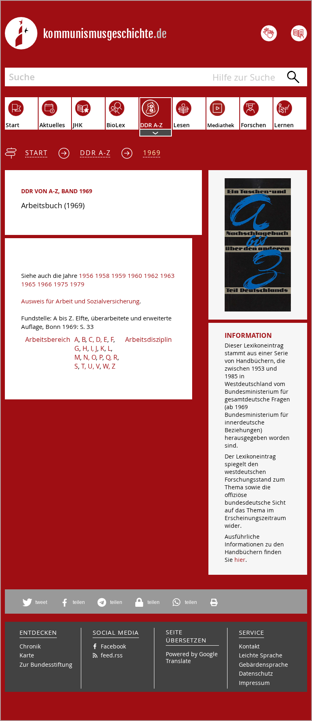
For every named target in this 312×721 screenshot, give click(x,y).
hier (239, 559)
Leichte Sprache (260, 655)
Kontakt (249, 646)
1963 (167, 275)
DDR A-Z (95, 152)
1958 (102, 275)
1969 (152, 152)
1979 (77, 284)
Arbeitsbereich (47, 339)
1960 (135, 275)
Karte (27, 655)
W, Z (109, 366)
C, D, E (98, 339)
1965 (28, 284)
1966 (44, 284)
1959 (118, 275)
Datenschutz (256, 673)
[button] (36, 602)
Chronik (30, 646)
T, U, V (90, 366)
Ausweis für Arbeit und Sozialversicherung (80, 301)
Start (36, 152)
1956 (86, 275)
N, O (89, 357)
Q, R (111, 357)
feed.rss (112, 655)
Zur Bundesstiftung (46, 664)
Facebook (113, 646)
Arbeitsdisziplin (148, 339)
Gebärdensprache (263, 664)
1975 (61, 284)
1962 (151, 275)
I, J (94, 348)
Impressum (254, 683)
